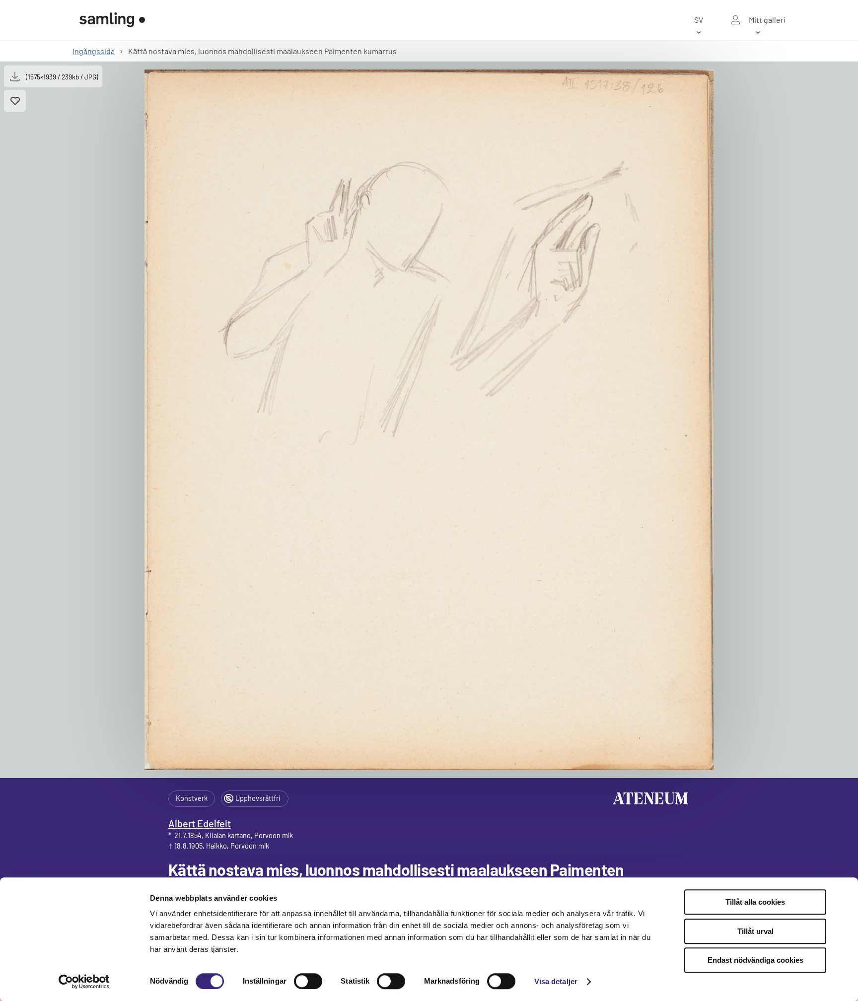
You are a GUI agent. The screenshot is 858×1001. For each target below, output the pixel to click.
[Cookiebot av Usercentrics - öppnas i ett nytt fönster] (84, 981)
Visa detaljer (555, 981)
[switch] (308, 981)
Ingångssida (93, 51)
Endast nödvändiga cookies (755, 960)
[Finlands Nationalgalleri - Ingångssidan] (112, 19)
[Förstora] (429, 420)
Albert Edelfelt (199, 823)
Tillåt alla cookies (755, 902)
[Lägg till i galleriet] (15, 101)
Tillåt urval (755, 931)
